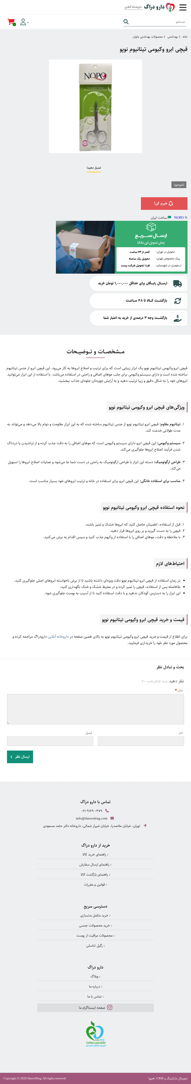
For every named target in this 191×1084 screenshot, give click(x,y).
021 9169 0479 (91, 811)
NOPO (179, 217)
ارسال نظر (22, 757)
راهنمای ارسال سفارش (94, 864)
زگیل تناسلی (95, 945)
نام (181, 732)
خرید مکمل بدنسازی (94, 915)
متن (180, 690)
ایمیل (88, 732)
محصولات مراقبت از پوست (94, 935)
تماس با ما (94, 996)
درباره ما (95, 986)
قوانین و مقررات (95, 884)
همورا (151, 1078)
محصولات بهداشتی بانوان (148, 36)
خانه (185, 36)
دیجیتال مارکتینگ (177, 1078)
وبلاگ (95, 976)
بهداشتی (172, 36)
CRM (160, 1078)
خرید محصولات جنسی (95, 925)
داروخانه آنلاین (58, 637)
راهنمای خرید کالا (94, 854)
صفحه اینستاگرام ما (92, 1007)
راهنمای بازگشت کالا (95, 874)
